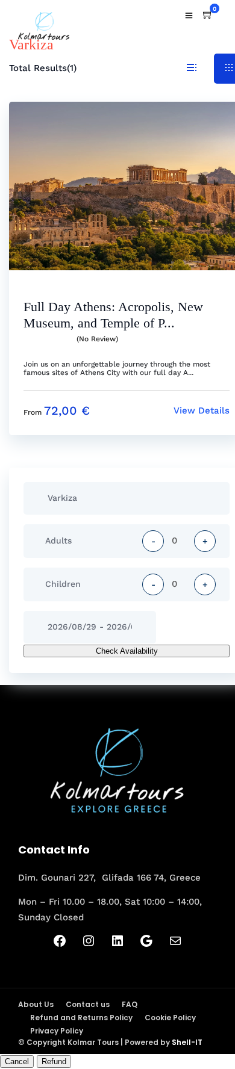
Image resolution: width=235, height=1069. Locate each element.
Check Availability (127, 650)
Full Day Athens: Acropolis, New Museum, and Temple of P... (113, 314)
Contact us (88, 1004)
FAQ (129, 1004)
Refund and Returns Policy (81, 1017)
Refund (54, 1061)
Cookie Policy (170, 1017)
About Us (36, 1004)
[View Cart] (208, 15)
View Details (202, 410)
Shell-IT (187, 1042)
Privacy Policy (56, 1031)
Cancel (17, 1061)
